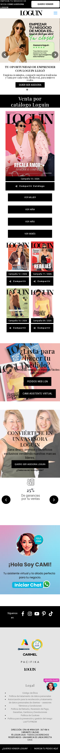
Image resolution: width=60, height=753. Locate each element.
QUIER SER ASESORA (30, 85)
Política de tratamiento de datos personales (30, 696)
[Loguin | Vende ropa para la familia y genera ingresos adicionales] (31, 13)
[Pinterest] (43, 616)
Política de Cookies (30, 715)
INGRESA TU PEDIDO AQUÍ (46, 748)
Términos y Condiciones (30, 705)
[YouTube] (35, 616)
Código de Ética (30, 693)
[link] (30, 559)
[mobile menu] (55, 13)
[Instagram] (29, 616)
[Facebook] (21, 616)
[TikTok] (49, 616)
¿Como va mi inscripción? (30, 470)
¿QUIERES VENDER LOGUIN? (15, 748)
